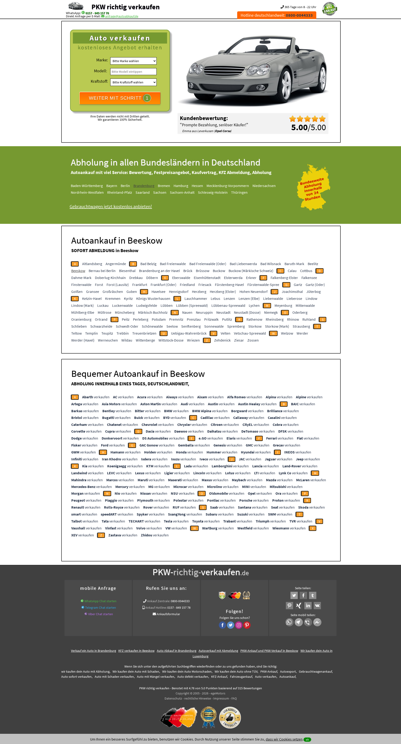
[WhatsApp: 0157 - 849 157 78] (83, 13)
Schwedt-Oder (127, 326)
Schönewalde (152, 326)
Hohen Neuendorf (253, 291)
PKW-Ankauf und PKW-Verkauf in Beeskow (269, 651)
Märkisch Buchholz (153, 312)
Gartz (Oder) (315, 284)
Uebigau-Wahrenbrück (189, 333)
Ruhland (309, 319)
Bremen (164, 185)
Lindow (311, 298)
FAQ (234, 698)
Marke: (102, 60)
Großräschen (113, 291)
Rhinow (293, 319)
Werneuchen (108, 340)
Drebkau (136, 277)
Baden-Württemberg (87, 185)
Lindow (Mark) (82, 305)
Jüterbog (313, 291)
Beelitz (313, 263)
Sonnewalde (214, 326)
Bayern (111, 185)
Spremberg (236, 326)
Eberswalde (181, 277)
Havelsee (158, 291)
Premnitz (176, 319)
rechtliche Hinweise (197, 698)
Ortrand (101, 319)
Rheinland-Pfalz (119, 192)
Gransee (92, 291)
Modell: (100, 70)
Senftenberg (191, 326)
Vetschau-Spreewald (250, 333)
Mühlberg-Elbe (82, 312)
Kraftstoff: (99, 81)
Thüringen (239, 192)
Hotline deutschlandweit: (277, 15)
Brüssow (202, 270)
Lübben (167, 305)
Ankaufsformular (168, 614)
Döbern (152, 277)
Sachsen (159, 192)
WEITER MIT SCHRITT (119, 98)
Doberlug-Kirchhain (110, 277)
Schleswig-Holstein (213, 192)
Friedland (187, 284)
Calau (292, 270)
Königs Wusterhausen (153, 298)
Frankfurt (139, 284)
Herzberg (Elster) (223, 291)
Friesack (204, 284)
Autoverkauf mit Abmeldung (218, 651)
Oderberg (299, 312)
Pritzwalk (211, 319)
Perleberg (140, 319)
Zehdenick (222, 340)
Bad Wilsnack (270, 263)
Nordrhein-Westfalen (87, 192)
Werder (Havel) (82, 340)
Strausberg (301, 326)
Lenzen (229, 298)
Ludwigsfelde (146, 305)
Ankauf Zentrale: (158, 601)
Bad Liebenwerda (243, 263)
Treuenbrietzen (144, 333)
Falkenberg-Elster (284, 277)
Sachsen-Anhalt (182, 192)
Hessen (197, 185)
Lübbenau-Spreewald (228, 305)
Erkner (251, 277)
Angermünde (116, 263)
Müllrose (104, 312)
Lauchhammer (195, 298)
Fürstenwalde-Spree (263, 284)
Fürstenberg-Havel (229, 284)
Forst (99, 284)
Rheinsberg (275, 319)
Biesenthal (127, 270)
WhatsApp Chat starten (100, 601)
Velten (225, 333)
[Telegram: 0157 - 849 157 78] (83, 607)
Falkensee (309, 277)
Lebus (215, 298)
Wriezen (193, 340)
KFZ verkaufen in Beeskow (136, 651)
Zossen (253, 340)
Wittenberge (145, 340)
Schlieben (79, 326)
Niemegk (271, 312)
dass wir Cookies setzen (284, 739)
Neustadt (223, 312)
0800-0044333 (180, 601)
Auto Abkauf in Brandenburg (176, 651)
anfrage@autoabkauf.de (121, 16)
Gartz (298, 284)
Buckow (219, 270)
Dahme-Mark (81, 277)
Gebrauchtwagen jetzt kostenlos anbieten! (111, 206)
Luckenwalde (122, 305)
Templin (91, 333)
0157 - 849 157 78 (97, 13)
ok (307, 739)
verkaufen (96, 397)
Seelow (172, 326)
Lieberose (294, 298)
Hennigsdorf (178, 291)
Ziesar (239, 340)
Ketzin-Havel (92, 298)
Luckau (103, 305)
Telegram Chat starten (100, 607)
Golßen (77, 291)
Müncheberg (125, 312)
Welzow (287, 333)
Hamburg (181, 185)
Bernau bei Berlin (102, 270)
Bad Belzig (148, 263)
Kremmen (112, 298)
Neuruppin (204, 312)
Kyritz (128, 298)
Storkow (255, 326)
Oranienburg (81, 319)
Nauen (187, 312)
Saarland (143, 192)
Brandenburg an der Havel (159, 270)
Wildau (126, 340)
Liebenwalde (273, 298)
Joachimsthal (292, 291)
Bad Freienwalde (173, 263)
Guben (131, 291)
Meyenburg (283, 305)
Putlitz (227, 319)
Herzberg (199, 291)
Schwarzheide (101, 326)
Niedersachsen (264, 185)
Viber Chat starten (100, 614)
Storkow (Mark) (277, 326)
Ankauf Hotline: (156, 607)
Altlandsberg (92, 263)
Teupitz (107, 333)
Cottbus (306, 270)
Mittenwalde (305, 305)
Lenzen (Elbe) (249, 298)
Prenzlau (194, 319)
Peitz (125, 319)
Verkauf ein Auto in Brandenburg (93, 651)
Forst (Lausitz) (118, 284)
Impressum (221, 698)
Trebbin (122, 333)
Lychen (254, 305)
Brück (187, 270)
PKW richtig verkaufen (125, 6)
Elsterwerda (233, 277)
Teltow (76, 333)
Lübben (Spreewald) (192, 305)
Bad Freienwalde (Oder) (207, 263)
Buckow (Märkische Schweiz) (251, 270)
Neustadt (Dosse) (247, 312)
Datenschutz (173, 698)
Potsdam (159, 319)
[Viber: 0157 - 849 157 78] (86, 614)
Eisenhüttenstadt (207, 277)
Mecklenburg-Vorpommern (228, 185)
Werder (302, 333)
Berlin (125, 185)
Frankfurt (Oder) (163, 284)
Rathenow (254, 319)
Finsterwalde (81, 284)
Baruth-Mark (294, 263)
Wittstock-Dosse (171, 340)
